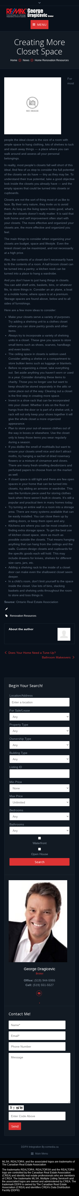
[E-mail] (39, 993)
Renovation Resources (23, 615)
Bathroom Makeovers (56, 657)
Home (13, 60)
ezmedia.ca (52, 1146)
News (26, 60)
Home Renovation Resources (52, 60)
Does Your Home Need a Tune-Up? (32, 652)
